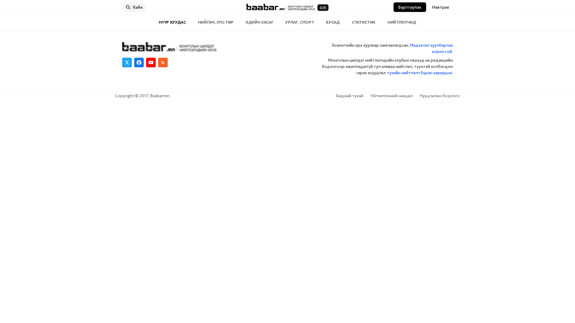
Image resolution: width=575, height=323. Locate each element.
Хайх (138, 7)
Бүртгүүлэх (409, 7)
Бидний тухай (349, 95)
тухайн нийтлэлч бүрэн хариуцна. (420, 72)
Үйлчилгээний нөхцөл (391, 95)
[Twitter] (127, 62)
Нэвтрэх (440, 7)
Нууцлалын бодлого (440, 95)
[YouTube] (151, 62)
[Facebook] (139, 62)
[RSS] (163, 62)
